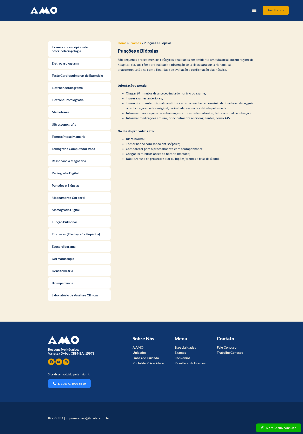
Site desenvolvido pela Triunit (69, 374)
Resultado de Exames (190, 363)
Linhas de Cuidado (146, 358)
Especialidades (185, 347)
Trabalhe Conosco (230, 352)
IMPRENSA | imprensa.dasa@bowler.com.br (78, 418)
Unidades (139, 352)
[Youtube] (58, 362)
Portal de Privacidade (148, 363)
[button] (254, 10)
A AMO (138, 347)
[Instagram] (66, 362)
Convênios (182, 358)
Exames (135, 43)
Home (122, 43)
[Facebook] (51, 362)
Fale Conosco (226, 347)
